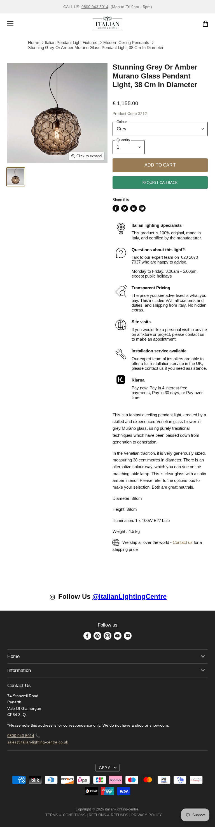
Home (33, 42)
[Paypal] (163, 815)
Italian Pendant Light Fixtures (71, 42)
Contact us (183, 542)
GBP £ (104, 768)
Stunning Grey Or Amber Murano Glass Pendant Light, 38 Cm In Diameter (95, 47)
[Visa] (162, 815)
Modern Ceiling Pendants (126, 42)
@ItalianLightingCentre (129, 596)
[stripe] (168, 815)
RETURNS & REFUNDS (108, 815)
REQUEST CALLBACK (159, 182)
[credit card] (165, 815)
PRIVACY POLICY (146, 815)
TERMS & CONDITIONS (65, 815)
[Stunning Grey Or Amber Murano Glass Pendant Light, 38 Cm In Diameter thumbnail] (16, 177)
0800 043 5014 (94, 6)
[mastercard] (164, 815)
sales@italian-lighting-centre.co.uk (37, 742)
